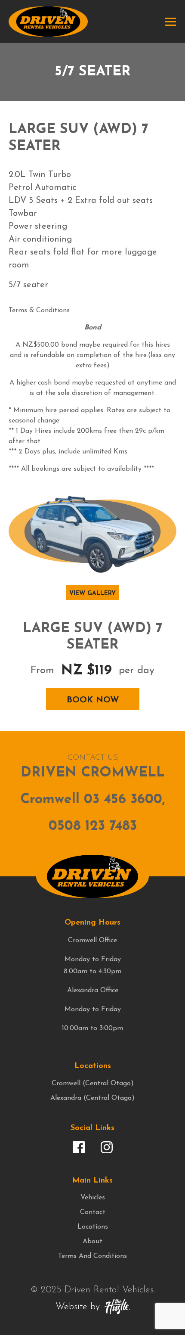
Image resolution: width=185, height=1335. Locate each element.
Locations (92, 1226)
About (92, 1241)
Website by (78, 1307)
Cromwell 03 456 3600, (92, 800)
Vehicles (92, 1197)
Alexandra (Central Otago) (92, 1098)
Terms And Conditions (92, 1256)
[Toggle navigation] (170, 21)
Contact (92, 1212)
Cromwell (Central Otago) (93, 1083)
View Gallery (92, 593)
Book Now (93, 700)
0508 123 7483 (93, 826)
